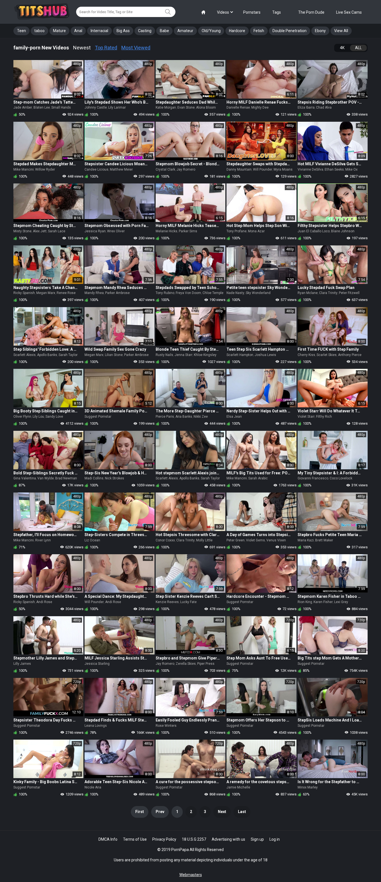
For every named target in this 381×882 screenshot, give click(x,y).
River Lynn (43, 540)
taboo (39, 30)
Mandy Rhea (94, 293)
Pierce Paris (165, 417)
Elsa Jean (234, 417)
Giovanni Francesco (313, 478)
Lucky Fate (188, 602)
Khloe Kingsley (205, 355)
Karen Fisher (323, 602)
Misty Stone (22, 231)
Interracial (99, 30)
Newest (82, 48)
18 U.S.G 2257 (194, 839)
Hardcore (237, 30)
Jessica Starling (97, 664)
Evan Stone (186, 107)
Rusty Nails (164, 355)
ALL (358, 48)
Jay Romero (186, 169)
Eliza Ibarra (306, 107)
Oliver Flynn (22, 417)
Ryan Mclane (308, 293)
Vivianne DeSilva (310, 169)
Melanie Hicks (166, 231)
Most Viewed (135, 48)
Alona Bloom (206, 107)
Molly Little (204, 540)
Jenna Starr (183, 355)
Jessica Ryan (95, 231)
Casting (144, 30)
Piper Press (205, 664)
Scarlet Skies (327, 355)
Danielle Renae (238, 107)
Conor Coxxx (165, 540)
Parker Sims (188, 231)
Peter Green (235, 540)
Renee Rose (66, 293)
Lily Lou (38, 417)
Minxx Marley (308, 787)
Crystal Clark (165, 169)
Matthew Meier (121, 169)
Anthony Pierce (349, 355)
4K (342, 48)
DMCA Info (107, 839)
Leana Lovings (96, 726)
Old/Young (211, 30)
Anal (78, 30)
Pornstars (252, 12)
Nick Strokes (114, 478)
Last (242, 811)
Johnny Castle (96, 107)
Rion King (305, 602)
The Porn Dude (311, 12)
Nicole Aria (93, 787)
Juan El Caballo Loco (314, 231)
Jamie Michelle (238, 787)
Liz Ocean (92, 540)
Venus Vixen (276, 540)
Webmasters (190, 875)
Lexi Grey (341, 602)
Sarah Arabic (258, 478)
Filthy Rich (324, 417)
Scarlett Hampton (239, 355)
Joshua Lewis (265, 355)
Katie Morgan (166, 107)
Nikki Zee (201, 417)
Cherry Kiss (306, 355)
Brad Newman (66, 478)
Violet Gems (255, 540)
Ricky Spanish (24, 293)
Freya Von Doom (188, 293)
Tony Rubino (165, 293)
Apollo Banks (47, 355)
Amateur (185, 30)
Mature (59, 30)
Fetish (259, 30)
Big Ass (123, 30)
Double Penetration (290, 30)
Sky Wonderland (258, 293)
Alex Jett (40, 231)
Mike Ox (351, 169)
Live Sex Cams (349, 12)
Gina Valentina (24, 478)
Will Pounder (262, 169)
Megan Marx (45, 293)
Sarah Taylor (68, 355)
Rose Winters (166, 726)
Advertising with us (228, 839)
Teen (21, 30)
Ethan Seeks (334, 169)
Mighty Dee (260, 107)
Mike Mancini (23, 169)
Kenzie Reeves (167, 602)
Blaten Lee (41, 107)
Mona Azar (256, 231)
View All (341, 30)
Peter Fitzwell (349, 293)
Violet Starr (306, 417)
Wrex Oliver (116, 231)
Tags (276, 12)
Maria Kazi (306, 540)
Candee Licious (96, 169)
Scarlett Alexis (24, 355)
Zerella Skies (186, 664)
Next (222, 811)
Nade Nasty (235, 293)
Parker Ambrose (117, 293)
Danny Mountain (239, 169)
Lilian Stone (114, 355)
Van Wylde (45, 478)
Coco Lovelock (341, 478)
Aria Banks (183, 417)
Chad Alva (324, 107)
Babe (164, 30)
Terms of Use (135, 839)
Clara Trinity (328, 293)
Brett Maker (324, 540)
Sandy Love (54, 417)
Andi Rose (44, 602)
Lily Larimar (117, 107)
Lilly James (22, 664)
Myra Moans (283, 169)
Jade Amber (22, 107)
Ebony (320, 30)
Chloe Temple (212, 293)
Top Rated (106, 48)
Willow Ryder (45, 169)
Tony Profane (236, 231)
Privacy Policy (164, 839)
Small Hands (61, 107)
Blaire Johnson (343, 231)
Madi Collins (94, 478)
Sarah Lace (56, 231)
